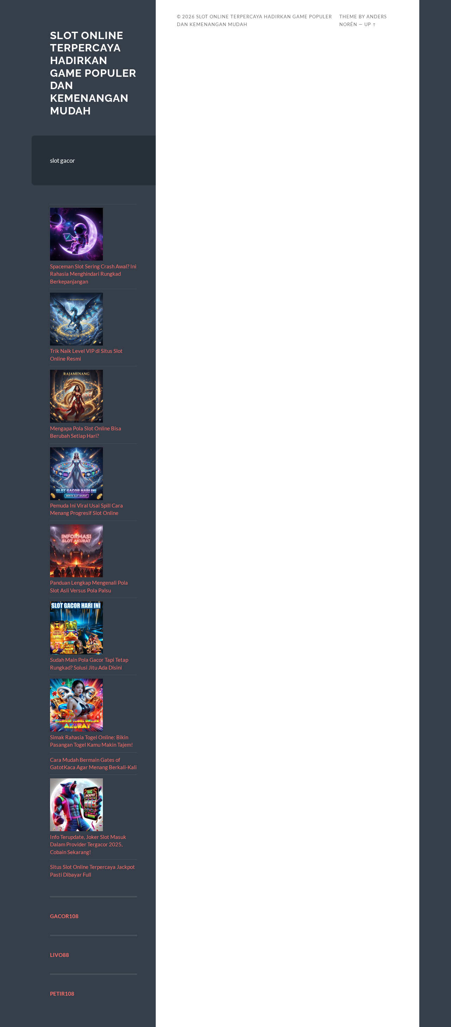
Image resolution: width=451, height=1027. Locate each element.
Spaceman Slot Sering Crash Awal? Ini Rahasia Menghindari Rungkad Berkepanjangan (93, 274)
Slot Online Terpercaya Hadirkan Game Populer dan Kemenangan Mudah (93, 73)
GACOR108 (64, 916)
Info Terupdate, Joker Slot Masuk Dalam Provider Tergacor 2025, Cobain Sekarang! (88, 844)
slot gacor (62, 160)
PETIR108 (62, 993)
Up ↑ (370, 24)
